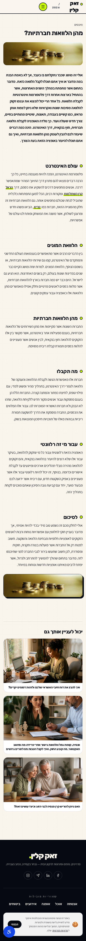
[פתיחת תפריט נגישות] (9, 932)
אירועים (31, 904)
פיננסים (78, 25)
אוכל (58, 904)
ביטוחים (14, 904)
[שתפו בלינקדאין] (48, 875)
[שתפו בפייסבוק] (58, 875)
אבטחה (72, 904)
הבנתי (14, 924)
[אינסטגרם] (28, 875)
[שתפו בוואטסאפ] (38, 875)
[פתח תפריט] (43, 7)
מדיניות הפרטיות (60, 930)
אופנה (46, 904)
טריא (37, 207)
